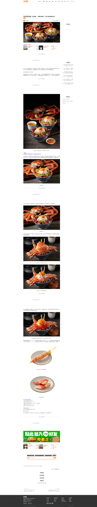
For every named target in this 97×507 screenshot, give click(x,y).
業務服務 (62, 497)
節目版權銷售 (70, 497)
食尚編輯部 (27, 20)
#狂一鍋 (64, 99)
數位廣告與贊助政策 (63, 501)
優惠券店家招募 (56, 497)
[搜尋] (71, 1)
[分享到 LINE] (56, 20)
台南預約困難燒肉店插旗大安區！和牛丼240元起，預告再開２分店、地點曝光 (69, 72)
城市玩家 (39, 1)
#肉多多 (68, 101)
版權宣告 (55, 501)
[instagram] (52, 503)
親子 (62, 1)
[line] (50, 503)
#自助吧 (71, 101)
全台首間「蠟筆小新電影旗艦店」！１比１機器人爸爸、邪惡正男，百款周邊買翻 (68, 76)
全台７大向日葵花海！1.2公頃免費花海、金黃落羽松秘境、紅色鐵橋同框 (68, 80)
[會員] (73, 1)
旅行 (56, 1)
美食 (52, 1)
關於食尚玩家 (48, 497)
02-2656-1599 (29, 501)
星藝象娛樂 (70, 501)
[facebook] (47, 503)
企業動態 (48, 501)
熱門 (49, 1)
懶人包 (59, 1)
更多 (67, 1)
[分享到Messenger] (57, 20)
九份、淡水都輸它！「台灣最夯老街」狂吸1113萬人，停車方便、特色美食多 (68, 69)
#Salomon (67, 99)
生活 (64, 1)
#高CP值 (64, 103)
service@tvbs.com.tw (28, 500)
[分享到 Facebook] (54, 20)
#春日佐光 (64, 101)
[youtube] (49, 503)
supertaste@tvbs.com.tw (29, 499)
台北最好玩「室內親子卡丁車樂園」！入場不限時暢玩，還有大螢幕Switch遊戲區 (68, 83)
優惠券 (44, 1)
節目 (47, 1)
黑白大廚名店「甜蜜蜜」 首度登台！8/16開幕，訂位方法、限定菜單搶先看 (68, 65)
